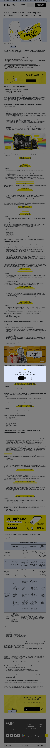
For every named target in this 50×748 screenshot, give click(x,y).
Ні (28, 378)
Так (21, 378)
